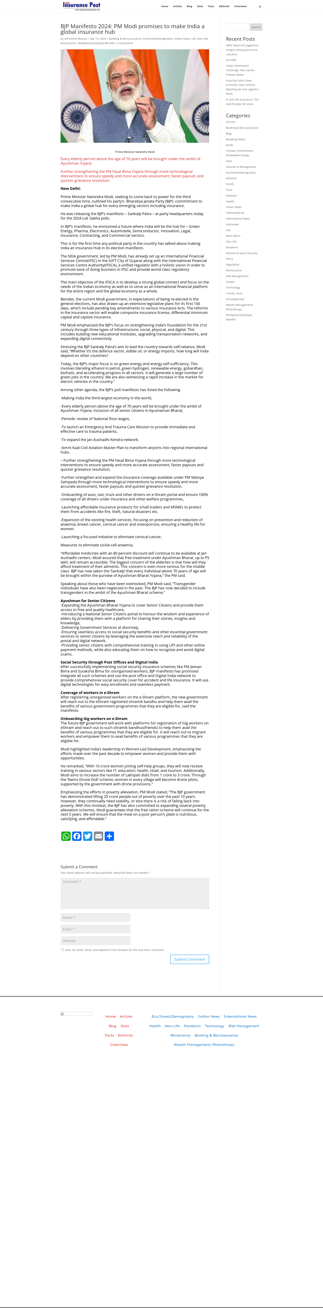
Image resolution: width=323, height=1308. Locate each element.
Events (230, 184)
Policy (229, 258)
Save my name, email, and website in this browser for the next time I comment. (114, 950)
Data (200, 6)
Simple (230, 282)
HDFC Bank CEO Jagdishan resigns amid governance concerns (242, 50)
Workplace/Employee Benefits (96, 43)
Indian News (182, 38)
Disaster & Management (241, 167)
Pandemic (232, 247)
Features (231, 195)
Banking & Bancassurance (125, 38)
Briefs (229, 145)
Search (256, 27)
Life (193, 38)
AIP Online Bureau (75, 38)
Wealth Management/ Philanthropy (204, 1044)
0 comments (125, 43)
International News (238, 218)
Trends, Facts (234, 293)
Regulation (232, 264)
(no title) (231, 60)
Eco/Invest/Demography (158, 38)
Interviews (240, 6)
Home (164, 6)
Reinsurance (68, 43)
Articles (177, 6)
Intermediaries (235, 213)
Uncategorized (235, 299)
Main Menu (233, 235)
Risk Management (237, 276)
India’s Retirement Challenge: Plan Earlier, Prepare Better (240, 70)
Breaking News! (235, 139)
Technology (233, 287)
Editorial (224, 6)
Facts (211, 6)
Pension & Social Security (241, 253)
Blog (189, 6)
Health (230, 201)
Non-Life (202, 38)
